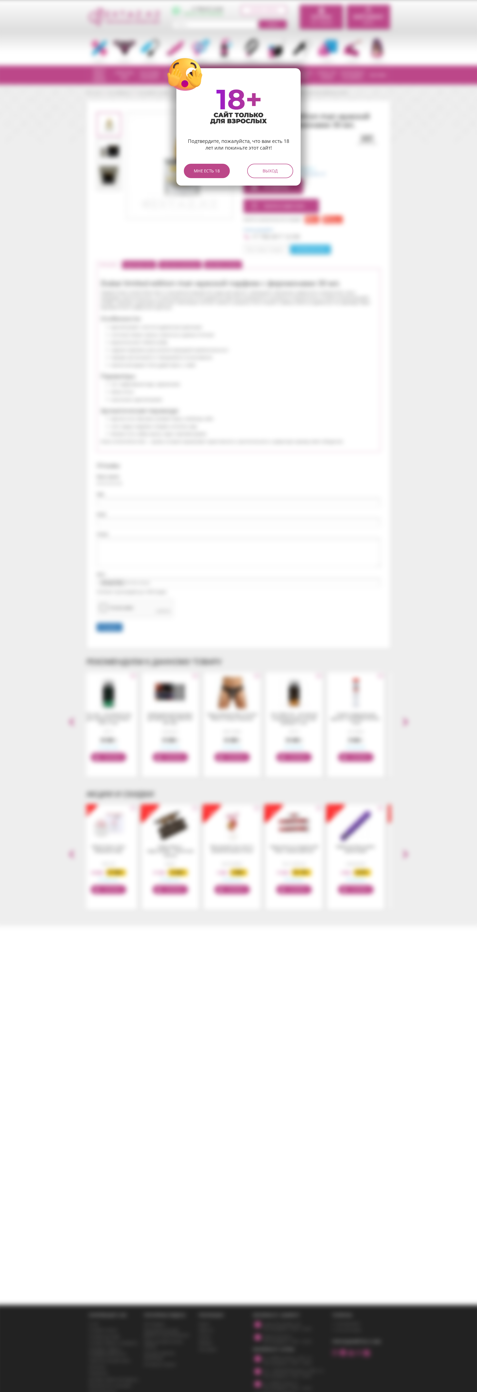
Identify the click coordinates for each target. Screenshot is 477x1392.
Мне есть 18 (207, 171)
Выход (270, 171)
